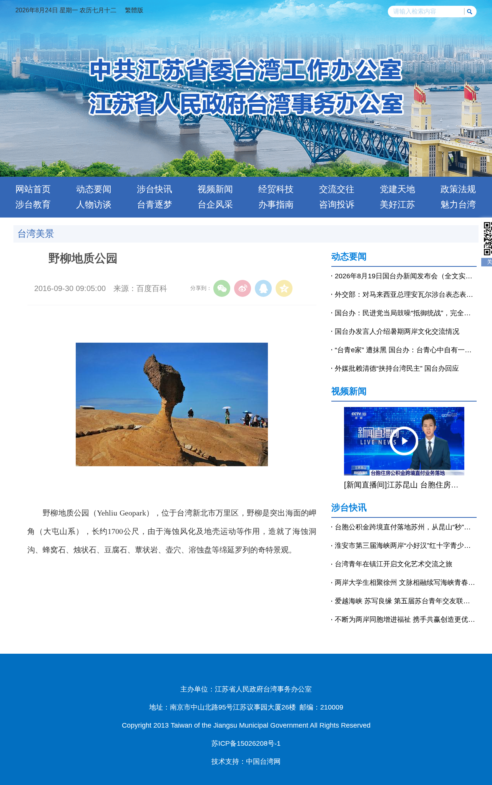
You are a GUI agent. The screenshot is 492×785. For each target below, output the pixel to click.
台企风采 (215, 204)
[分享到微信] (221, 288)
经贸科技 (276, 189)
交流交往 (336, 189)
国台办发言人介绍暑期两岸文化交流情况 (397, 331)
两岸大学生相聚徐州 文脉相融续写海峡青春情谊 (406, 582)
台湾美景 (35, 233)
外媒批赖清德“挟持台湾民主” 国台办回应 (397, 368)
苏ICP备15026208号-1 (246, 743)
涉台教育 (33, 204)
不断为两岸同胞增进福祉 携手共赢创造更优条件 (406, 619)
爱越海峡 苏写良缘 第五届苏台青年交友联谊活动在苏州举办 (406, 601)
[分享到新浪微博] (242, 288)
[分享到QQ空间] (284, 288)
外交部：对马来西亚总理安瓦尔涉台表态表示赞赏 (406, 294)
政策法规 (458, 189)
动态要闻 (93, 189)
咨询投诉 (336, 204)
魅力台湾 (458, 204)
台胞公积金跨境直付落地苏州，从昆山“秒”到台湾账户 (406, 527)
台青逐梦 (154, 204)
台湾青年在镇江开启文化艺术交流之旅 (393, 564)
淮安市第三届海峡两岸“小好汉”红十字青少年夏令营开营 (406, 545)
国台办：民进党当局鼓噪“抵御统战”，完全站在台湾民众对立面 (406, 313)
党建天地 (397, 189)
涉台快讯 (154, 189)
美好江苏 (397, 204)
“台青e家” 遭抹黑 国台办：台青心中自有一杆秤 (406, 350)
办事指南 (276, 204)
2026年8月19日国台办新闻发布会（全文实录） (406, 276)
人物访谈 (93, 204)
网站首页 (33, 189)
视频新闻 (215, 189)
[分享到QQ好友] (263, 288)
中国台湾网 (263, 761)
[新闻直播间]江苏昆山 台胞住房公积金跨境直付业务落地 (404, 484)
